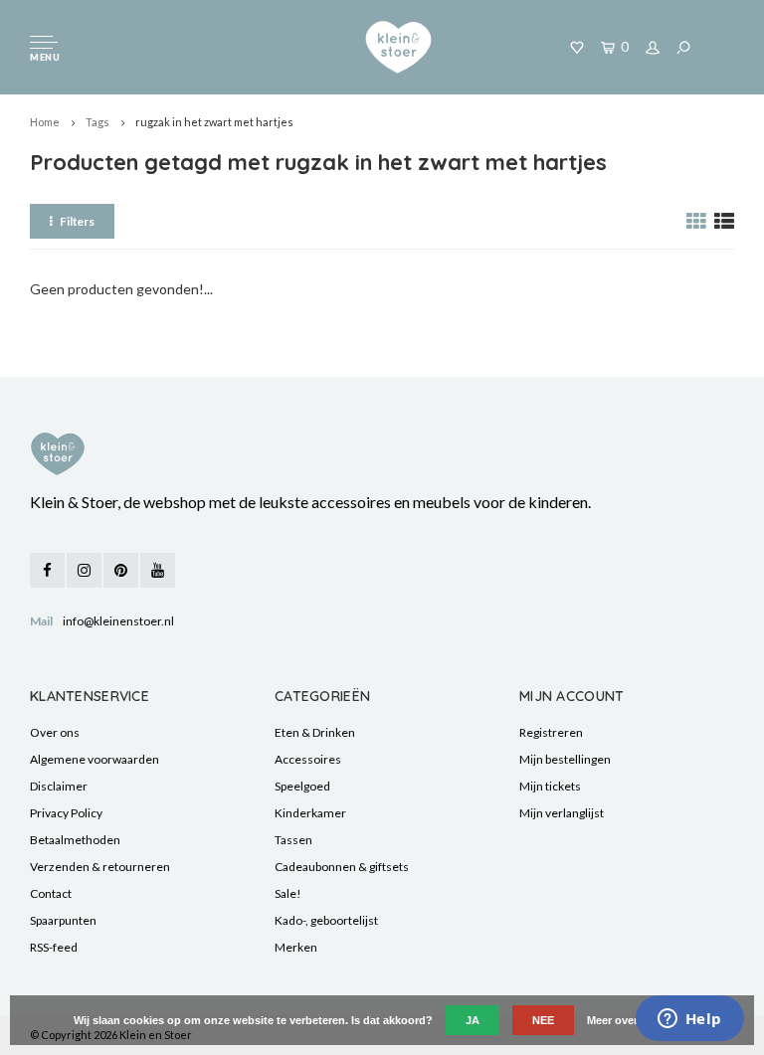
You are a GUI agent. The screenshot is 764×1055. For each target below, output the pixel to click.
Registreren (551, 732)
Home (45, 121)
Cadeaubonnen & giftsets (342, 866)
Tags (97, 121)
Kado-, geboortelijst (326, 920)
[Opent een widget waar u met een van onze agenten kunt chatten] (689, 1020)
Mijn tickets (550, 786)
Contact (51, 893)
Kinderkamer (310, 812)
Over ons (55, 732)
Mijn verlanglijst (561, 812)
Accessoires (308, 759)
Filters (77, 221)
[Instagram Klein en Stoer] (84, 570)
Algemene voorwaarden (94, 759)
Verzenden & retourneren (100, 866)
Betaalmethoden (75, 839)
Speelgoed (302, 786)
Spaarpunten (63, 920)
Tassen (293, 839)
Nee (543, 1020)
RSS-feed (54, 947)
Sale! (288, 893)
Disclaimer (59, 786)
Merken (296, 947)
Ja (472, 1020)
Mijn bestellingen (565, 759)
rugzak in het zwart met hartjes (214, 121)
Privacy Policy (66, 812)
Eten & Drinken (315, 732)
